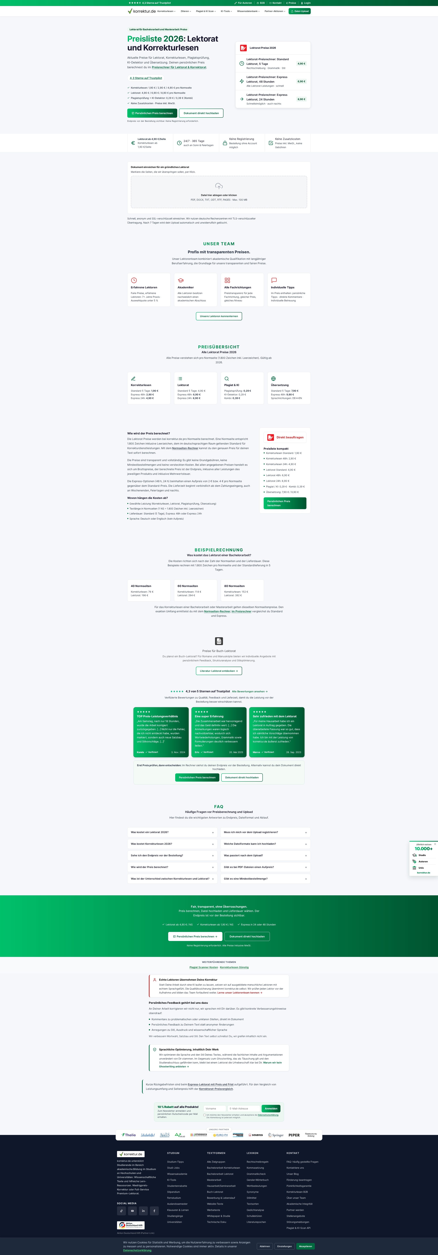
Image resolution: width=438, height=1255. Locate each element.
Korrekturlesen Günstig (234, 967)
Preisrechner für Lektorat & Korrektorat (179, 67)
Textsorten (253, 1203)
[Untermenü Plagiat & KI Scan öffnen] (216, 11)
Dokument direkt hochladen (201, 113)
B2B (262, 2)
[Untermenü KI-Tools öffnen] (232, 11)
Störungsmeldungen (298, 1221)
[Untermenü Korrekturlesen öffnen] (176, 11)
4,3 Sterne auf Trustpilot (146, 78)
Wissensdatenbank (247, 11)
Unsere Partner (219, 1129)
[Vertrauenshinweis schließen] (435, 844)
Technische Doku (216, 1221)
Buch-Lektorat (215, 1191)
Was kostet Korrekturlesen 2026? (151, 843)
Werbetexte (213, 1209)
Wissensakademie (177, 1173)
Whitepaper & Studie (218, 1215)
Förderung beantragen (299, 1179)
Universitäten (174, 1221)
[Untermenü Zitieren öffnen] (192, 11)
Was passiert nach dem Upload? (243, 855)
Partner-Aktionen (274, 11)
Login (307, 2)
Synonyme (253, 1191)
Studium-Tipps (175, 1161)
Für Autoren (245, 2)
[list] (219, 732)
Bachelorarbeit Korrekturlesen (223, 1167)
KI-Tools (225, 11)
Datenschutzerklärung (268, 1115)
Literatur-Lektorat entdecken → (219, 670)
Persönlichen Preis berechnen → (197, 936)
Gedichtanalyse (255, 1209)
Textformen (216, 1153)
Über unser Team (296, 1197)
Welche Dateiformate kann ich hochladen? (250, 843)
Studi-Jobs (173, 1167)
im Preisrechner (242, 611)
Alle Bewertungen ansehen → (250, 691)
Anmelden (271, 1108)
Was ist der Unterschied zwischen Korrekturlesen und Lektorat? (170, 878)
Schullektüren (254, 1215)
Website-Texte (215, 1203)
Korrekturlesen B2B (297, 1191)
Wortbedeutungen (257, 1185)
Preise (291, 2)
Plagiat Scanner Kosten (204, 967)
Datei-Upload (302, 11)
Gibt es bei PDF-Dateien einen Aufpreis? (249, 867)
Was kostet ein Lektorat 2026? (150, 832)
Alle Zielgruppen (216, 1161)
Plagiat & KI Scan (205, 11)
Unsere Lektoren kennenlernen (219, 316)
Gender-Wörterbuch (258, 1179)
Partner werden (295, 1209)
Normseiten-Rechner (185, 448)
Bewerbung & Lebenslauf (221, 1197)
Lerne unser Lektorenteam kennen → (239, 992)
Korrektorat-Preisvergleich (216, 1088)
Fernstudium (174, 1197)
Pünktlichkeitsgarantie (299, 1185)
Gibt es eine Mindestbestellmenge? (246, 878)
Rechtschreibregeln (257, 1161)
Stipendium (173, 1191)
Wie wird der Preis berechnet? (149, 867)
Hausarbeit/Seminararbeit (221, 1185)
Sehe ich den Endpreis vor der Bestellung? (157, 855)
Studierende (124, 1165)
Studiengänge (175, 1215)
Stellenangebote (296, 1215)
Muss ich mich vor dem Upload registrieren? (251, 832)
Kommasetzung (255, 1167)
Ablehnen (265, 1246)
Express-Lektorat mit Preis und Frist (211, 1084)
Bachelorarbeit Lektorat (220, 1173)
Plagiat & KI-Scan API (299, 1227)
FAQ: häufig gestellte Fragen (302, 1161)
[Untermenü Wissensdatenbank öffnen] (260, 11)
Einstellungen (284, 1246)
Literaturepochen (256, 1221)
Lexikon (252, 1153)
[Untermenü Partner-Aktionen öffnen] (286, 11)
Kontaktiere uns (295, 1167)
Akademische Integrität (300, 1203)
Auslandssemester (177, 1203)
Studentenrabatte (177, 1185)
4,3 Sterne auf (156, 2)
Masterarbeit (214, 1179)
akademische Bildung (129, 1169)
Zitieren (185, 11)
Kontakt (277, 2)
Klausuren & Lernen (178, 1209)
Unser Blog (293, 1173)
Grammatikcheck (256, 1173)
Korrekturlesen (165, 11)
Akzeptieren (305, 1246)
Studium (151, 1169)
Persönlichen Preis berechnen (154, 113)
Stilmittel (251, 1197)
